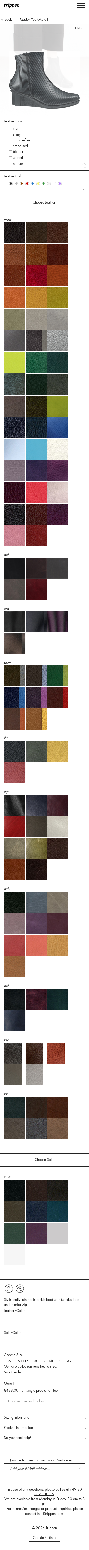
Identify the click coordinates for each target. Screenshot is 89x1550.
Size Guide (12, 1372)
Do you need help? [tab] (18, 1438)
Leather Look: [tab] (13, 121)
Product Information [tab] (18, 1427)
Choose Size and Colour (26, 1401)
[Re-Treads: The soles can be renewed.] (20, 1289)
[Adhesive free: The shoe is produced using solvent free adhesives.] (9, 1289)
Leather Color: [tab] (14, 176)
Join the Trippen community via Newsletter (41, 1460)
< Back (6, 19)
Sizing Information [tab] (17, 1417)
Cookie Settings (44, 1537)
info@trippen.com (50, 1513)
